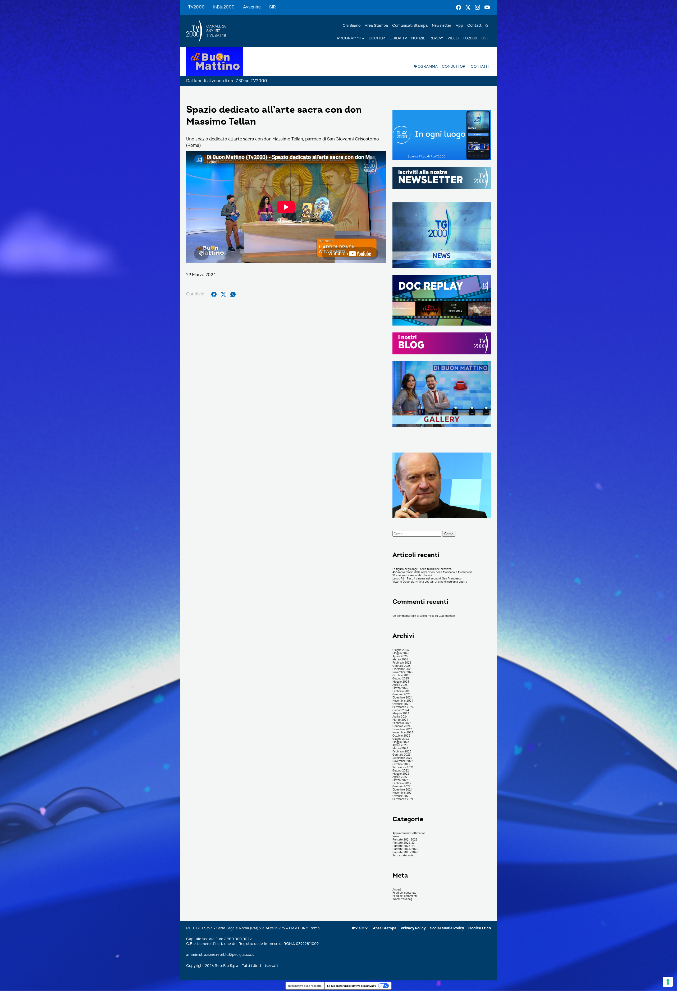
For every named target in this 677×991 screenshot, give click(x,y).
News (395, 836)
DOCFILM (377, 38)
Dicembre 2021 (401, 789)
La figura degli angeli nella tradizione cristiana (422, 569)
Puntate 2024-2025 (405, 849)
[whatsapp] (233, 294)
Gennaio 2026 (401, 666)
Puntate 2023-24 (403, 846)
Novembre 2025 (402, 672)
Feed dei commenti (404, 896)
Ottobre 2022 (401, 764)
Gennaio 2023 (401, 754)
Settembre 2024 (403, 707)
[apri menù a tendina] (363, 38)
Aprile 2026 (400, 656)
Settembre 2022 (403, 767)
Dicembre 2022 (402, 758)
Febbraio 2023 (401, 751)
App (459, 25)
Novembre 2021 (402, 792)
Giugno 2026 (400, 650)
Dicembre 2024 (402, 697)
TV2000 (196, 7)
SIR (272, 7)
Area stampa (376, 25)
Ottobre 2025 (401, 675)
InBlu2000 (224, 7)
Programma (425, 66)
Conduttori (454, 66)
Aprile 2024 (400, 716)
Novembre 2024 (402, 700)
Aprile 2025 (400, 685)
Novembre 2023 (402, 732)
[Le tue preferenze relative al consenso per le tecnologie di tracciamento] (668, 982)
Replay (436, 38)
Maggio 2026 (400, 653)
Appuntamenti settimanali (408, 833)
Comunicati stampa (410, 25)
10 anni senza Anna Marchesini (412, 575)
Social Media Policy (447, 928)
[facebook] (214, 294)
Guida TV (398, 38)
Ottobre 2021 (400, 796)
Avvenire (252, 7)
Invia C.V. (360, 928)
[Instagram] (477, 7)
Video (453, 38)
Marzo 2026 (400, 659)
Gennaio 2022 (401, 786)
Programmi (349, 38)
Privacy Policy (413, 928)
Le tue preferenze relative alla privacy (351, 985)
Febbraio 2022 (401, 783)
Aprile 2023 (400, 745)
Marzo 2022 (400, 780)
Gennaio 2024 (401, 726)
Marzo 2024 (400, 719)
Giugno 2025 (400, 678)
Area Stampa (384, 928)
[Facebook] (458, 7)
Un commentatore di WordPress (413, 616)
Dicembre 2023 (402, 729)
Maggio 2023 (400, 742)
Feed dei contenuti (404, 892)
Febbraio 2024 (401, 723)
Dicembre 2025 (402, 669)
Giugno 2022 (400, 770)
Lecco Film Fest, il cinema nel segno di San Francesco (426, 578)
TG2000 (470, 38)
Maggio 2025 (400, 681)
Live (485, 38)
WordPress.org (402, 899)
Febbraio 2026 (401, 662)
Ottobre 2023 (401, 735)
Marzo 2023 (400, 748)
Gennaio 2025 (401, 694)
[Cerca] (486, 25)
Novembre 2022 (402, 761)
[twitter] (223, 294)
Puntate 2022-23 (403, 842)
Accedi (396, 889)
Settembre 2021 (402, 799)
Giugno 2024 (400, 710)
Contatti (474, 25)
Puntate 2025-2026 (405, 852)
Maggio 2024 (400, 713)
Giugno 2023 (400, 739)
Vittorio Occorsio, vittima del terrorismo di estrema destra (429, 581)
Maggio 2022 (400, 773)
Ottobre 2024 (401, 704)
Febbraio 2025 (401, 691)
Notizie (418, 38)
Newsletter (441, 25)
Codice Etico (479, 928)
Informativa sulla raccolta (305, 985)
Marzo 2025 (400, 688)
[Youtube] (487, 7)
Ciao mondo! (447, 616)
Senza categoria (402, 855)
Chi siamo (351, 25)
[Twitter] (468, 7)
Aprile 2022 (400, 777)
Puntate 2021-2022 (404, 839)
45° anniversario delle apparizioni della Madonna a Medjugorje (432, 572)
